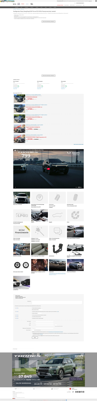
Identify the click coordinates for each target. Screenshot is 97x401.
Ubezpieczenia (72, 5)
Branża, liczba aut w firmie (35, 309)
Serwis (41, 7)
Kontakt (55, 7)
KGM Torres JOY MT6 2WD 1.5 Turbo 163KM (34, 124)
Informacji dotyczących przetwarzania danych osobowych (55, 331)
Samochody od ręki (70, 204)
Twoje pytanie (29, 301)
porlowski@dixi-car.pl (16, 87)
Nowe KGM (16, 7)
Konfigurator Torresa (34, 238)
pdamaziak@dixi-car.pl (40, 87)
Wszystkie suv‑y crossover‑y (52, 274)
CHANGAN (26, 7)
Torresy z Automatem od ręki (72, 205)
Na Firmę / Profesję (60, 5)
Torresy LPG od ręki (16, 223)
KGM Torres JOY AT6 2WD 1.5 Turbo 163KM (34, 134)
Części (46, 7)
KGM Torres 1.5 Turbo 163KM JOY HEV (33, 94)
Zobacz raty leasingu (16, 238)
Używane (37, 7)
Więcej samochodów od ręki (78, 144)
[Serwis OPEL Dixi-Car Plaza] (31, 4)
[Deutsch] (13, 398)
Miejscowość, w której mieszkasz (27, 328)
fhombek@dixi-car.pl (63, 87)
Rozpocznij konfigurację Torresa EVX (48, 21)
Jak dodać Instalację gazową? (18, 222)
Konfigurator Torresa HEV (35, 239)
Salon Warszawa (15, 84)
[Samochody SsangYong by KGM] (19, 4)
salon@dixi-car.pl (15, 395)
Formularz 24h (15, 88)
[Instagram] (81, 391)
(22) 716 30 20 (15, 396)
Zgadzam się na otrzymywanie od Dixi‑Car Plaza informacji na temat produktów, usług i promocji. (46, 335)
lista (57, 311)
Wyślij (35, 337)
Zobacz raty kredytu (16, 239)
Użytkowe (31, 7)
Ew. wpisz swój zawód (34, 313)
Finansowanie (66, 5)
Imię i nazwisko (29, 321)
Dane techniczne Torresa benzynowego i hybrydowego (37, 205)
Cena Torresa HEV (52, 205)
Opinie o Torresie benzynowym (54, 238)
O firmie (50, 7)
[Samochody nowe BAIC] (23, 4)
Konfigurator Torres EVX (35, 241)
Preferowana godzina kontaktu (59, 326)
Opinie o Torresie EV (52, 239)
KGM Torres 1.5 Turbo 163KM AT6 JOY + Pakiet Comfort (36, 104)
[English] (15, 398)
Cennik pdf (51, 207)
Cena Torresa (51, 204)
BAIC (21, 7)
